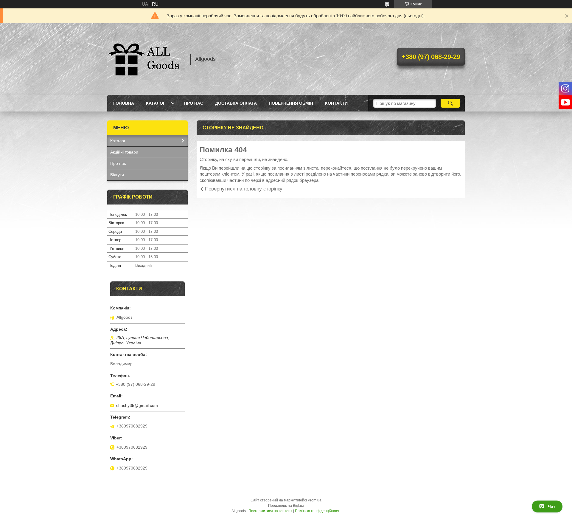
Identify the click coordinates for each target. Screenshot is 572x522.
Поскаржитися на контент (270, 511)
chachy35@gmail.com (137, 405)
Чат (551, 506)
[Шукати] (450, 103)
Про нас (193, 103)
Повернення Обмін (291, 103)
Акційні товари (124, 152)
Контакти (336, 103)
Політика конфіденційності (318, 511)
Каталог (155, 103)
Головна (123, 103)
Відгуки (117, 174)
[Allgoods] (146, 59)
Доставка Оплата (236, 103)
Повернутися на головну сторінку (243, 189)
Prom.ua (314, 500)
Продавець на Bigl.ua (286, 506)
